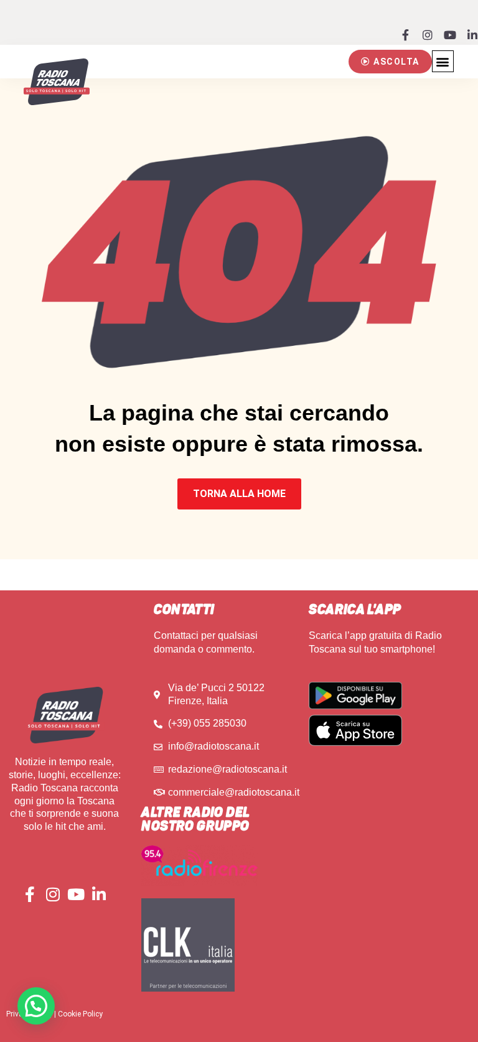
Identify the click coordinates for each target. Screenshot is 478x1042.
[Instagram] (427, 34)
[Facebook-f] (405, 34)
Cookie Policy (80, 1014)
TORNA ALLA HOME (239, 494)
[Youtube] (450, 34)
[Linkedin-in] (472, 34)
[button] (390, 61)
